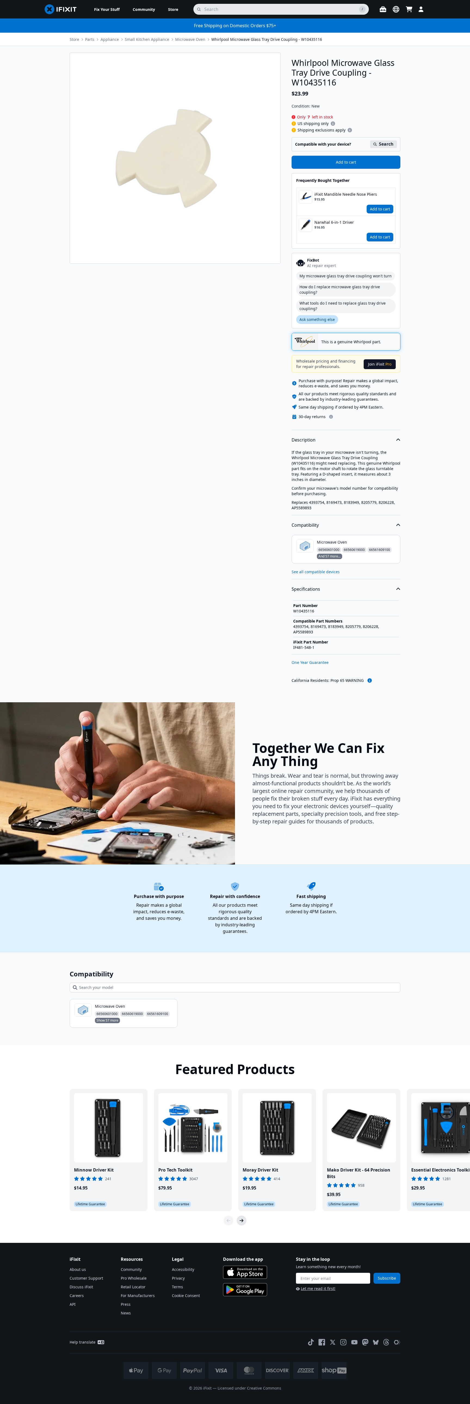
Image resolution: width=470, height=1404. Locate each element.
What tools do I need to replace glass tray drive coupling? (342, 306)
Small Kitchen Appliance (147, 39)
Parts (89, 39)
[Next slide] (241, 1220)
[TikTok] (311, 1342)
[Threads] (386, 1342)
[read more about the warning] (370, 680)
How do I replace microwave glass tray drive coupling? (339, 289)
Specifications (306, 589)
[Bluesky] (376, 1342)
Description (304, 440)
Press (126, 1304)
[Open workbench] (383, 9)
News (126, 1313)
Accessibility (183, 1269)
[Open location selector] (396, 9)
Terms (177, 1286)
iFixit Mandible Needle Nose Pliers (345, 194)
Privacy (178, 1278)
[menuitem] (107, 9)
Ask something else (317, 319)
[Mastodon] (365, 1342)
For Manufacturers (138, 1295)
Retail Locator (133, 1286)
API (73, 1304)
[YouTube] (354, 1342)
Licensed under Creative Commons (249, 1388)
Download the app (243, 1259)
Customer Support (86, 1278)
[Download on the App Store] (245, 1272)
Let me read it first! (318, 1288)
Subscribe (387, 1278)
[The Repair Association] (397, 1342)
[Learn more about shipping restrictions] (333, 123)
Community (131, 1269)
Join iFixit (379, 364)
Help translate (82, 1342)
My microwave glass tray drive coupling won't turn (345, 275)
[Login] (421, 9)
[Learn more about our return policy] (331, 416)
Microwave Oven (190, 39)
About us (78, 1269)
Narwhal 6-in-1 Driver (334, 222)
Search (386, 144)
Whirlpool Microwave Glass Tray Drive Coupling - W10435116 (266, 39)
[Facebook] (322, 1342)
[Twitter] (332, 1342)
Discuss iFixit (81, 1286)
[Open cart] (409, 9)
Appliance (110, 39)
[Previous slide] (228, 1220)
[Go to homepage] (63, 9)
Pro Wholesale (134, 1278)
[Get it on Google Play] (245, 1289)
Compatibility (305, 525)
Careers (77, 1295)
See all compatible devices (316, 571)
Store (74, 39)
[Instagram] (343, 1342)
